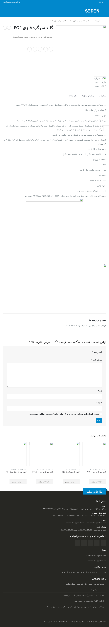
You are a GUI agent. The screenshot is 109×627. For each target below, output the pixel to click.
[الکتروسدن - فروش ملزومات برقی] (92, 10)
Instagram (90, 543)
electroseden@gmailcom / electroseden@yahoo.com (85, 523)
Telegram (77, 543)
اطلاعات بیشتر (96, 482)
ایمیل (99, 402)
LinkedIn (40, 49)
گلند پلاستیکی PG (71, 469)
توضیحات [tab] (102, 96)
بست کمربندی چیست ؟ (95, 590)
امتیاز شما (97, 352)
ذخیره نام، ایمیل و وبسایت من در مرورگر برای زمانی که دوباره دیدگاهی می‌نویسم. (64, 414)
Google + (35, 49)
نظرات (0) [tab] (73, 96)
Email (29, 49)
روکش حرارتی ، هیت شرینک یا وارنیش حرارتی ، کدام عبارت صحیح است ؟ (75, 607)
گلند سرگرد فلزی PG (96, 469)
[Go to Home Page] (105, 21)
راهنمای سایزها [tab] (88, 96)
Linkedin (84, 543)
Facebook (51, 49)
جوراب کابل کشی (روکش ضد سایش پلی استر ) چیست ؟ (82, 595)
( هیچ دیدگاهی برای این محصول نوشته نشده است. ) (33, 37)
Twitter (45, 49)
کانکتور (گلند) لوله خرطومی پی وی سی (89, 601)
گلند (105, 469)
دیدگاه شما (96, 360)
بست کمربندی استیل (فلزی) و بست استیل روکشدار (84, 584)
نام (100, 391)
